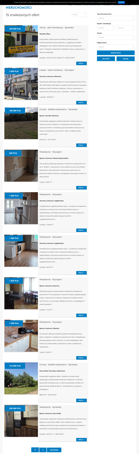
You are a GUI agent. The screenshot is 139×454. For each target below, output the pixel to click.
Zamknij (121, 2)
